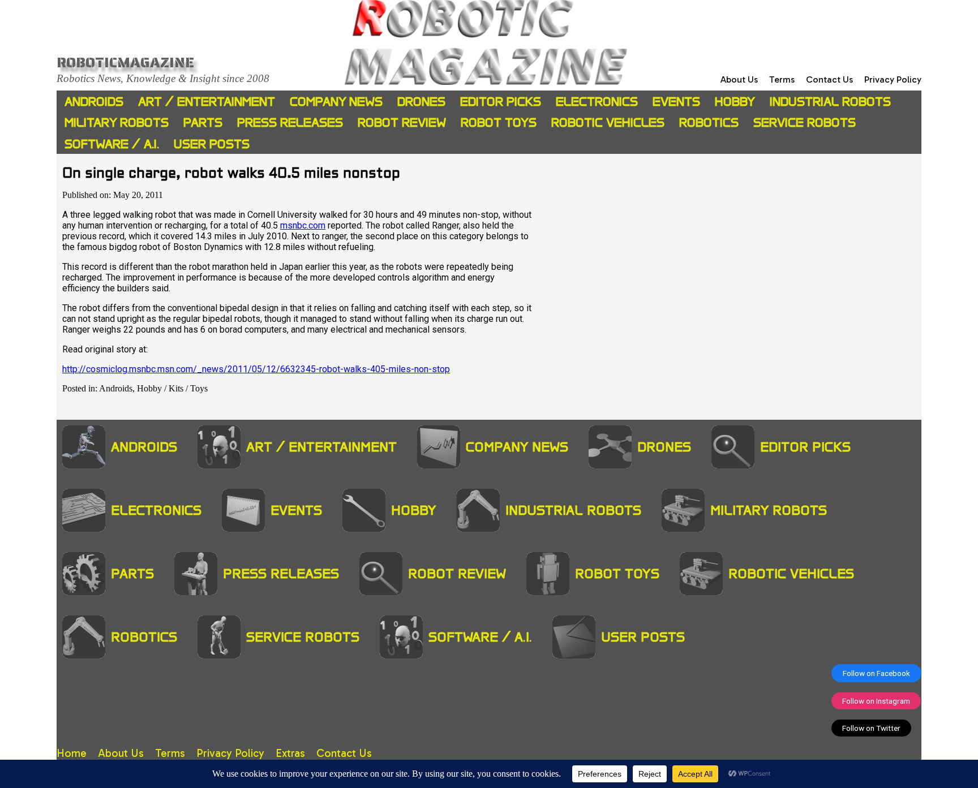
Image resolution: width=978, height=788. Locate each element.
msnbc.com (302, 225)
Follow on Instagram (876, 700)
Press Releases (290, 122)
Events (676, 101)
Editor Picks (500, 101)
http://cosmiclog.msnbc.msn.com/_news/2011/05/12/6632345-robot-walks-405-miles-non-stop (256, 369)
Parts (202, 122)
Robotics (709, 122)
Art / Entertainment (206, 101)
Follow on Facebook (876, 673)
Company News (336, 101)
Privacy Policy (892, 79)
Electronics (597, 101)
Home (72, 753)
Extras (290, 753)
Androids (94, 101)
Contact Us (829, 79)
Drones (421, 101)
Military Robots (117, 122)
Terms (782, 79)
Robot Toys (499, 122)
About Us (739, 79)
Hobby (735, 101)
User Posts (212, 144)
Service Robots (804, 122)
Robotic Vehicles (607, 122)
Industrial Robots (830, 101)
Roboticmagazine (125, 62)
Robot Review (402, 122)
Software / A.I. (112, 144)
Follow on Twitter (871, 728)
